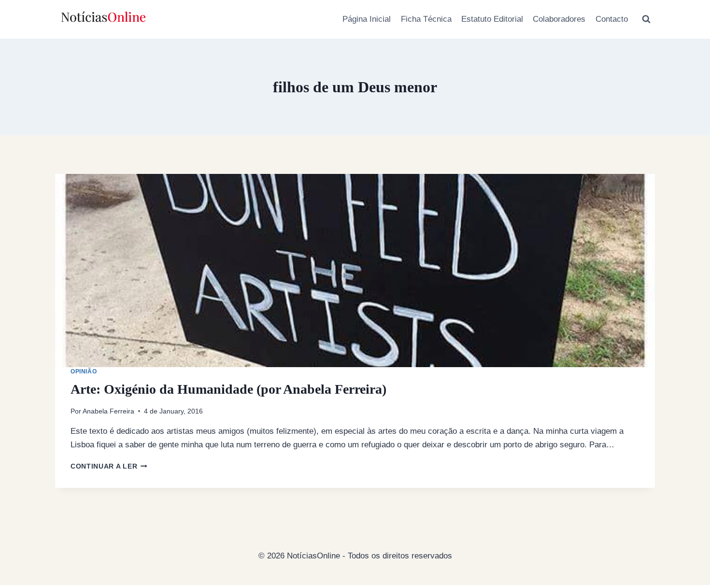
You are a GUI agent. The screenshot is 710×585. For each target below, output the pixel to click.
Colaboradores (559, 19)
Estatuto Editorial (492, 19)
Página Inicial (366, 19)
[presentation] (355, 270)
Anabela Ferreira (108, 411)
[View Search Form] (646, 19)
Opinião (84, 371)
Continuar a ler (109, 466)
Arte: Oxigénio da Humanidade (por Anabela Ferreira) (228, 389)
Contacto (612, 19)
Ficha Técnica (426, 19)
